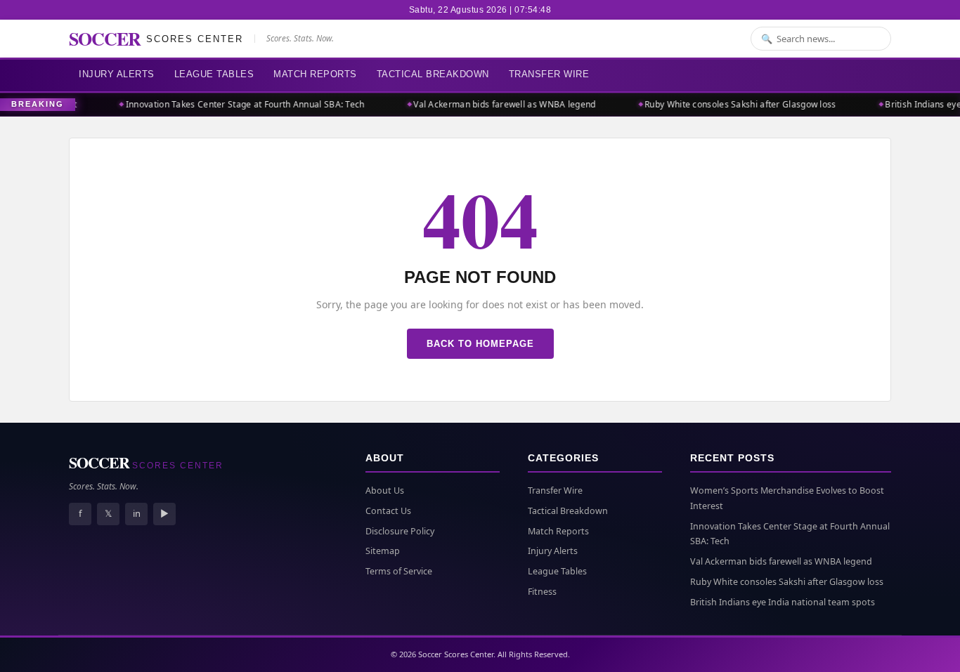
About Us (384, 490)
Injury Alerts (117, 74)
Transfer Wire (549, 74)
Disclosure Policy (399, 531)
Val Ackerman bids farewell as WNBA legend (499, 104)
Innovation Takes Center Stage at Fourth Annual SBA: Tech (239, 104)
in (137, 513)
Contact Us (388, 511)
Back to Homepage (480, 343)
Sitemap (382, 551)
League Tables (214, 74)
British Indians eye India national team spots (782, 602)
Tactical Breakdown (433, 74)
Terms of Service (398, 571)
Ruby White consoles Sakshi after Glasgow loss (735, 104)
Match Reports (315, 74)
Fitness (542, 592)
